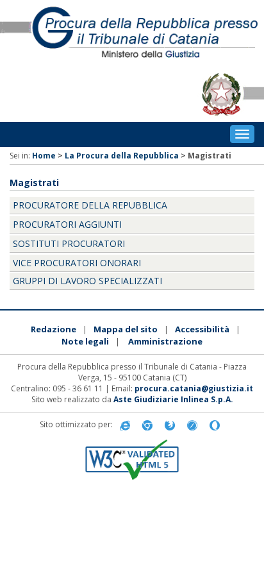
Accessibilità (202, 329)
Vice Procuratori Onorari (77, 263)
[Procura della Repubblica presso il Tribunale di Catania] (132, 33)
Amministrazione (165, 341)
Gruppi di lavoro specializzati (87, 281)
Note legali (85, 341)
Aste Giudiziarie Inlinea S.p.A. (173, 399)
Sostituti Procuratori (69, 243)
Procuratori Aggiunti (67, 224)
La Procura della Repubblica (122, 155)
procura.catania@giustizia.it (194, 388)
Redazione (53, 329)
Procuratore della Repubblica (90, 205)
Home (44, 155)
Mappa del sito (126, 329)
